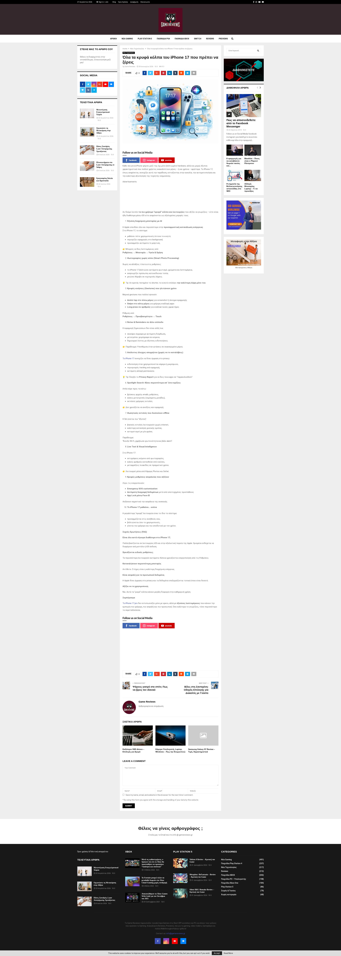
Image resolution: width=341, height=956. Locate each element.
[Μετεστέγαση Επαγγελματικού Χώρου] (87, 113)
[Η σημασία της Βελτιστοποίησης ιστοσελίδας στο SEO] (234, 175)
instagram (151, 160)
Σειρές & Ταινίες (228, 891)
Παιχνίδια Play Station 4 (231, 863)
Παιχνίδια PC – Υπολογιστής (233, 879)
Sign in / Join (103, 2)
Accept (217, 953)
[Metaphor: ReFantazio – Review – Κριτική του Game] (180, 878)
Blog (114, 2)
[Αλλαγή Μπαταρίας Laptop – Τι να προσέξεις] (252, 175)
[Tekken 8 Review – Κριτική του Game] (180, 863)
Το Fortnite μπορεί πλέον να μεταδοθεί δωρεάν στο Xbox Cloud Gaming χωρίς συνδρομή (154, 880)
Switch (197, 39)
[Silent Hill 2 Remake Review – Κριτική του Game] (180, 893)
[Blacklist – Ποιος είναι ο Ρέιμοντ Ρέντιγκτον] (252, 150)
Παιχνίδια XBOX (228, 875)
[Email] (183, 941)
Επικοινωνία (145, 2)
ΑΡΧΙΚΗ (113, 39)
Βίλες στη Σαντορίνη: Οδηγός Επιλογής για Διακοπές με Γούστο (196, 690)
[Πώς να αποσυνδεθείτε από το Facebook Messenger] (243, 105)
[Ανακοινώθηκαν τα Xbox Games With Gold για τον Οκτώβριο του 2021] (132, 897)
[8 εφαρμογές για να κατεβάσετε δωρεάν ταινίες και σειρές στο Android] (234, 150)
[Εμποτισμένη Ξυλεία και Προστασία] (87, 182)
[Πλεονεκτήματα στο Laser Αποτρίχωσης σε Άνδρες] (87, 166)
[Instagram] (166, 941)
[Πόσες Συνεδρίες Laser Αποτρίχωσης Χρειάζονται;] (87, 150)
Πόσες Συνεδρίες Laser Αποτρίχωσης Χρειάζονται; (104, 148)
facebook (133, 160)
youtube (168, 160)
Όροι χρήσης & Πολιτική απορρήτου (92, 851)
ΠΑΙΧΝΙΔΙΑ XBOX (182, 39)
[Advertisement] (170, 196)
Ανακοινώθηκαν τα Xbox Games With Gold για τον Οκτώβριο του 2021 (154, 896)
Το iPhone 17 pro (130, 603)
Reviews (210, 39)
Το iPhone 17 (128, 358)
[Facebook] (158, 941)
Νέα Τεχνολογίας (128, 52)
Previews (223, 39)
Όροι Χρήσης (123, 2)
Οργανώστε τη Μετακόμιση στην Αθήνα (103, 130)
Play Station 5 (145, 39)
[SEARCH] (258, 50)
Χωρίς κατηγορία (228, 894)
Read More (228, 953)
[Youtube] (175, 941)
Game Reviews (130, 67)
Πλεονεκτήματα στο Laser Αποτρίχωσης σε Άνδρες (105, 164)
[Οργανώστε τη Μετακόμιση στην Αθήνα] (87, 132)
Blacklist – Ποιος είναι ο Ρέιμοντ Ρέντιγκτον (252, 160)
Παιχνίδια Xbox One (229, 883)
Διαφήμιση (134, 2)
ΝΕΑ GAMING (127, 39)
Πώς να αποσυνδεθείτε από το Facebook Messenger (241, 123)
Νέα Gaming (226, 859)
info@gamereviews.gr (175, 933)
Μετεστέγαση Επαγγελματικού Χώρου (103, 112)
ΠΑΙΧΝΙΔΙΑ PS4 (163, 39)
